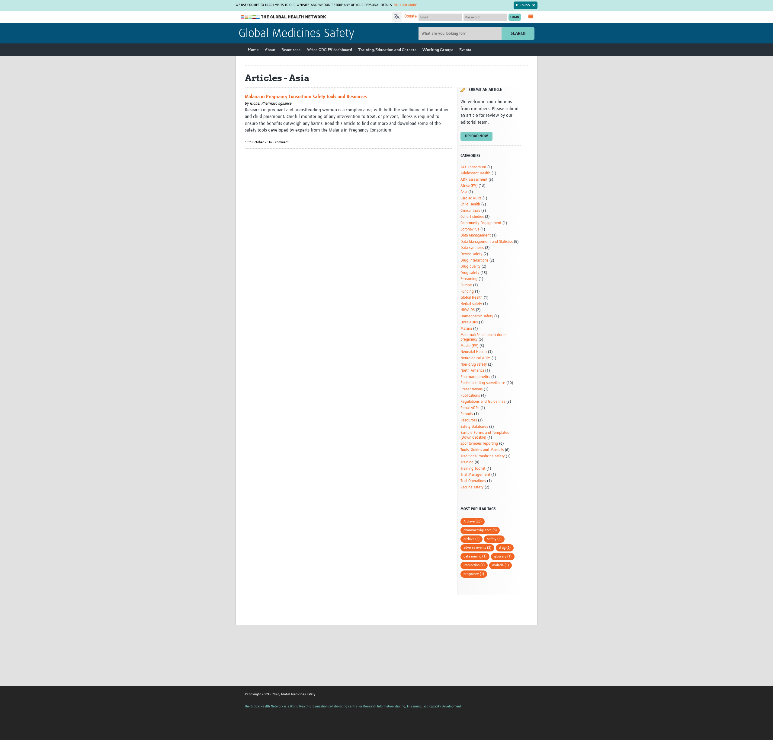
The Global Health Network (283, 17)
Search (518, 33)
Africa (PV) (468, 186)
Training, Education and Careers (387, 49)
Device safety (471, 254)
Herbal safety (471, 304)
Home (253, 49)
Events (465, 49)
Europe (466, 285)
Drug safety (469, 273)
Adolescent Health (475, 173)
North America (472, 371)
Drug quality (470, 266)
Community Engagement (480, 223)
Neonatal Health (473, 352)
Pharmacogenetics (475, 377)
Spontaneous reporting (479, 444)
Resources (290, 49)
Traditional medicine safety (482, 456)
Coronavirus (469, 229)
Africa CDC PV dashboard (329, 49)
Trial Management (475, 475)
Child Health (470, 204)
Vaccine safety (471, 487)
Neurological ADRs (475, 358)
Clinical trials (470, 211)
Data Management (475, 235)
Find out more (405, 5)
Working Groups (437, 49)
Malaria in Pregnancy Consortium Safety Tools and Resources (306, 96)
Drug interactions (474, 260)
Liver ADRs (469, 322)
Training (466, 462)
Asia (463, 192)
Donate (410, 16)
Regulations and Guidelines (482, 402)
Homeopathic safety (476, 316)
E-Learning (468, 279)
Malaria (466, 329)
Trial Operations (473, 481)
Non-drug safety (473, 365)
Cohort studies (472, 217)
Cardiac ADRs (470, 198)
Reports (466, 414)
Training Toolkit (472, 469)
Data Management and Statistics (486, 242)
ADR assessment (473, 180)
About (270, 49)
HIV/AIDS (467, 310)
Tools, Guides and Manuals (482, 450)
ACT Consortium (473, 167)
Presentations (471, 389)
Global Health (471, 298)
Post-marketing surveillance (482, 383)
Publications (470, 396)
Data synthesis (472, 248)
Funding (467, 292)
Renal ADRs (469, 408)
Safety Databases (474, 427)
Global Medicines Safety (296, 34)
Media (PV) (469, 346)
